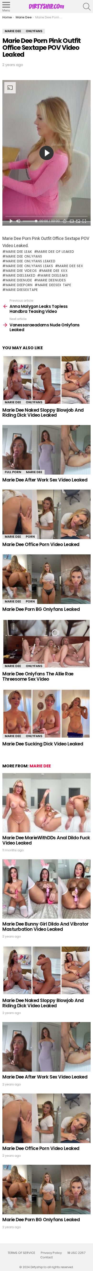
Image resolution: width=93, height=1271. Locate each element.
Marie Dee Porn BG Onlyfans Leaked (41, 609)
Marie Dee (13, 402)
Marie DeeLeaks (54, 275)
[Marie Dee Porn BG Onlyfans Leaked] (46, 579)
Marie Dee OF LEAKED (55, 251)
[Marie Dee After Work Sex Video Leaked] (46, 450)
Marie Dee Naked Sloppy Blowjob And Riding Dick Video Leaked (43, 412)
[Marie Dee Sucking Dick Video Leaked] (46, 713)
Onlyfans (34, 402)
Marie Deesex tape (54, 285)
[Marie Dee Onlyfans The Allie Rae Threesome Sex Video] (46, 643)
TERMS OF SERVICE (21, 1253)
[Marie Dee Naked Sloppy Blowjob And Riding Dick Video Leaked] (46, 380)
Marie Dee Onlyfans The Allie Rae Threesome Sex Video (37, 676)
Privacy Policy (51, 1253)
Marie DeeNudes (51, 280)
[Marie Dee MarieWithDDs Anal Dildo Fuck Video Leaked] (46, 802)
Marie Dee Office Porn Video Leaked (40, 544)
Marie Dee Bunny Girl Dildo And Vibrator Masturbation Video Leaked (45, 926)
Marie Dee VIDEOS (21, 270)
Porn (30, 536)
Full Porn (13, 472)
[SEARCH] (87, 7)
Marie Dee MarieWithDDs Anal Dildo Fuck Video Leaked (46, 840)
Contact (46, 1257)
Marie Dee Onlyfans (24, 256)
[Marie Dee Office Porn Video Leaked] (46, 514)
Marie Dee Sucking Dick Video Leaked (42, 744)
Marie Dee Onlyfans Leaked (30, 261)
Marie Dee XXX (55, 270)
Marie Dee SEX (70, 265)
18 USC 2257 (76, 1253)
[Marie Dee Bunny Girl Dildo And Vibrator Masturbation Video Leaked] (46, 889)
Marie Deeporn (19, 285)
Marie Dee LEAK (19, 251)
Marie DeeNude (19, 280)
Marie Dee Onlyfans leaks (29, 265)
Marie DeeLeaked (20, 275)
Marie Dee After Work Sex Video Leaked (44, 480)
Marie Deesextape (22, 289)
